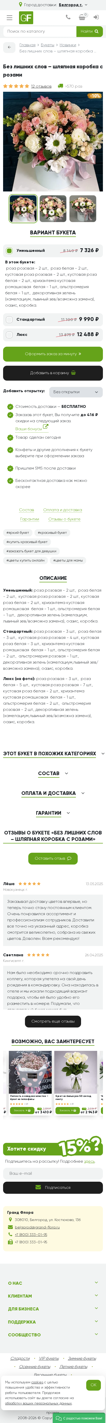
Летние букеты (73, 1367)
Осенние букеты (34, 1367)
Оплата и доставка (62, 510)
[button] (79, 1418)
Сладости (20, 1359)
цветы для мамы (69, 560)
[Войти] (96, 17)
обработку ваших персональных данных (38, 1403)
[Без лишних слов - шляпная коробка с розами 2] (53, 208)
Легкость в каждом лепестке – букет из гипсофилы (29, 1098)
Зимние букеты (82, 1359)
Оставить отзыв (50, 859)
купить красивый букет (28, 542)
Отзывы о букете (64, 519)
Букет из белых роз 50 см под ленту (73, 1098)
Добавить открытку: (24, 391)
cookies (37, 1382)
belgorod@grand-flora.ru (37, 1227)
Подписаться (57, 1188)
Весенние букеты (50, 1375)
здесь (89, 1162)
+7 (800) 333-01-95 (31, 1235)
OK (93, 1385)
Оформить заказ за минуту (51, 354)
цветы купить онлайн (26, 560)
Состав (26, 510)
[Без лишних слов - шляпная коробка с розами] (23, 208)
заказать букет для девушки (32, 551)
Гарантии (29, 519)
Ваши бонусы (29, 429)
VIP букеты (49, 1359)
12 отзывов (41, 87)
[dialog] (68, 17)
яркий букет (18, 533)
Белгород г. (71, 5)
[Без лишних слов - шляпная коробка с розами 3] (82, 208)
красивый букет (53, 533)
